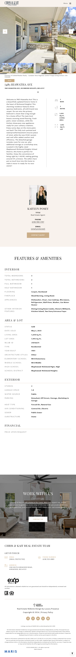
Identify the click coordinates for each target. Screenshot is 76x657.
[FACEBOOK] (28, 618)
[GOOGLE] (48, 618)
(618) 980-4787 (38, 222)
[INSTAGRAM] (33, 618)
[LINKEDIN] (38, 618)
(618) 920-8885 (48, 559)
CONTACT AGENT (38, 235)
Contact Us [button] (38, 519)
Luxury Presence (51, 609)
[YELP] (43, 618)
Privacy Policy (47, 612)
